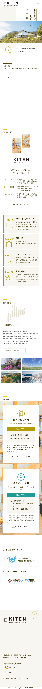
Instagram (13, 667)
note (10, 672)
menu (38, 2)
